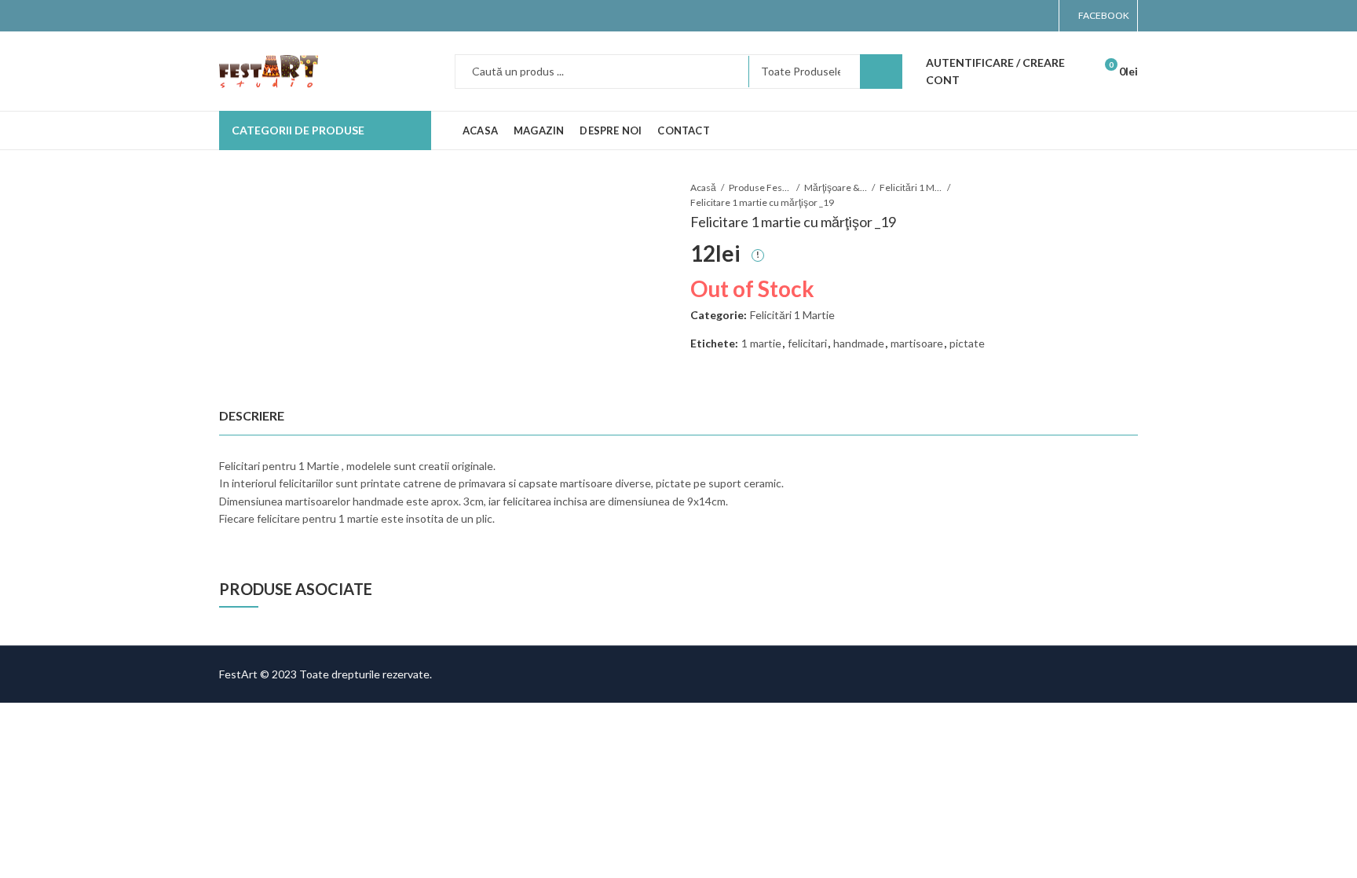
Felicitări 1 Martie (911, 187)
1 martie (761, 343)
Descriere (251, 415)
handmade (858, 343)
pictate (967, 343)
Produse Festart (760, 187)
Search (881, 71)
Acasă (703, 187)
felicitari (807, 343)
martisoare (917, 343)
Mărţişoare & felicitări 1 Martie (835, 187)
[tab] (251, 416)
